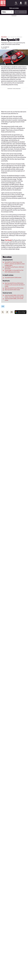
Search (16, 4)
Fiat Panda (8, 240)
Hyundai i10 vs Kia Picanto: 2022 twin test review (14, 267)
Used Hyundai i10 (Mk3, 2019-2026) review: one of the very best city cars (14, 296)
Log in (21, 4)
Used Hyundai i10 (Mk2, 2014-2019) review (14, 299)
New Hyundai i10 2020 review (12, 289)
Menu (26, 4)
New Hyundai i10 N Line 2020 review (14, 288)
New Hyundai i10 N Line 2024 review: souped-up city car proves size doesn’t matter (15, 284)
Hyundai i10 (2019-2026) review (13, 277)
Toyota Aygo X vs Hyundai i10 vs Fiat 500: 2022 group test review (14, 271)
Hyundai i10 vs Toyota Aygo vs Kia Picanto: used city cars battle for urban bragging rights (15, 263)
